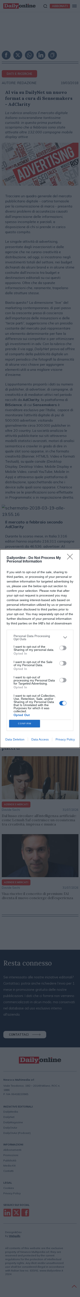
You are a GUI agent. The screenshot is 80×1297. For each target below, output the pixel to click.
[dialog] (40, 648)
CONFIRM (24, 723)
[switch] (62, 648)
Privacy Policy (65, 739)
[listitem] (40, 637)
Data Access (40, 739)
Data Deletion (14, 739)
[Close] (71, 558)
